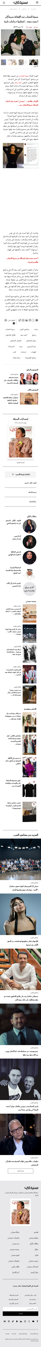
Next (5, 42)
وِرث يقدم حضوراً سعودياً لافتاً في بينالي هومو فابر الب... (14, 692)
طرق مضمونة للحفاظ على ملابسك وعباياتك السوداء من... (13, 783)
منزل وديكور (17, 606)
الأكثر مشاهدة (30, 709)
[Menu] (37, 2)
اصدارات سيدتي (32, 1267)
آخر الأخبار (15, 1273)
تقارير (36, 1255)
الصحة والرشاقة (14, 1295)
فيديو (36, 1232)
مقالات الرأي (31, 516)
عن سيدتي (15, 1244)
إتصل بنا (7, 1334)
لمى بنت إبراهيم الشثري (14, 523)
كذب (14, 352)
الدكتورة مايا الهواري (14, 554)
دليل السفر (34, 1273)
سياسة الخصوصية (23, 1334)
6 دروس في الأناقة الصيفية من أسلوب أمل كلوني (13, 761)
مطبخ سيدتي (33, 1238)
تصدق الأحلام (32, 492)
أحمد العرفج (17, 573)
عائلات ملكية (17, 666)
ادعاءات (23, 352)
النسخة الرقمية (20, 462)
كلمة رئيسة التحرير (22, 474)
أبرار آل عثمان (16, 539)
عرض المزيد (20, 1171)
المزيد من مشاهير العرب (25, 835)
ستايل (36, 1249)
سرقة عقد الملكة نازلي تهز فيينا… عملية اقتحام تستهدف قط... (13, 652)
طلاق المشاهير (11, 335)
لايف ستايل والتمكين (30, 1295)
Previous (35, 42)
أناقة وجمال (32, 1303)
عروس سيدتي (33, 1261)
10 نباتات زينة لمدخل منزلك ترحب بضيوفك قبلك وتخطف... (13, 716)
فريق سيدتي (15, 1255)
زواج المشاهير (31, 340)
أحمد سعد (18, 82)
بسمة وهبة (16, 358)
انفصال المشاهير (15, 340)
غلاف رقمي (15, 1267)
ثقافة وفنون (17, 646)
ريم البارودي (31, 346)
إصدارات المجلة (20, 419)
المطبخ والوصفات (13, 1299)
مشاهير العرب (24, 329)
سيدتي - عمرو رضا (32, 27)
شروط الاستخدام (34, 1334)
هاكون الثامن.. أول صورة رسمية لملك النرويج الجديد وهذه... (14, 740)
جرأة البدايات (32, 501)
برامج (34, 335)
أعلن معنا (14, 1334)
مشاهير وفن (32, 1299)
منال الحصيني (16, 586)
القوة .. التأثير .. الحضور (30, 483)
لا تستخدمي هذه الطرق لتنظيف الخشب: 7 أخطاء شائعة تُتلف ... (13, 611)
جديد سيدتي (31, 601)
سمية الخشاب (23, 76)
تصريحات (11, 346)
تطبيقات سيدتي (13, 1261)
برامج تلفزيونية (30, 358)
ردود (21, 346)
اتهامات (33, 352)
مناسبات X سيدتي (13, 1238)
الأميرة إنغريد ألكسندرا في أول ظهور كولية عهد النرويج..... (13, 672)
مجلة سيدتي (15, 1232)
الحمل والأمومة (13, 1303)
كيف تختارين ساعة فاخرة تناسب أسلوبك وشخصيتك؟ (13, 805)
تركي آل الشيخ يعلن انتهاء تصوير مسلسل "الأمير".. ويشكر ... (13, 632)
